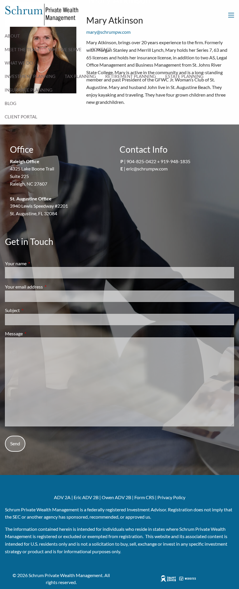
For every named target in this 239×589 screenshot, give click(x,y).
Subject (33, 310)
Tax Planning (80, 76)
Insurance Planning (28, 89)
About (12, 35)
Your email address (45, 286)
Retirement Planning (130, 76)
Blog (10, 103)
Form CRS (144, 497)
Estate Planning (184, 76)
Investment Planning (30, 76)
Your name (36, 263)
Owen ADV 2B (116, 497)
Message (35, 333)
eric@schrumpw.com (147, 168)
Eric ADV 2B (86, 497)
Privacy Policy (171, 497)
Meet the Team (22, 49)
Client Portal (21, 116)
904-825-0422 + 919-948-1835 (158, 161)
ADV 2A (62, 497)
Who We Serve (65, 49)
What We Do (19, 62)
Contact (101, 49)
